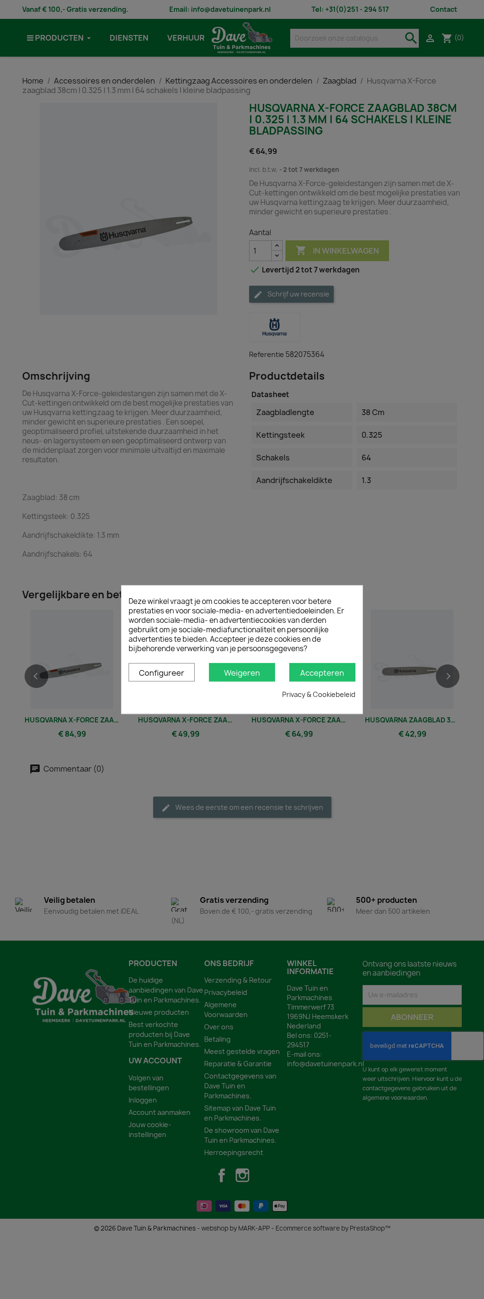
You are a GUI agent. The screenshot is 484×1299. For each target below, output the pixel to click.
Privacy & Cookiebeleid (318, 694)
